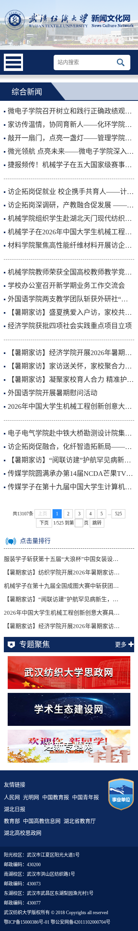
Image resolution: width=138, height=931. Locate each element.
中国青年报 (85, 797)
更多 (121, 645)
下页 (44, 523)
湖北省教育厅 (80, 821)
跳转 (97, 523)
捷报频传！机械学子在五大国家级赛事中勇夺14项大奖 (71, 165)
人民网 (12, 797)
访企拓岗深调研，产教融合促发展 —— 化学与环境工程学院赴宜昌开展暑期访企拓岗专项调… (71, 205)
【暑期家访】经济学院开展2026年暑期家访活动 (71, 353)
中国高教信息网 (42, 821)
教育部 (12, 821)
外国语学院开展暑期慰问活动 (52, 393)
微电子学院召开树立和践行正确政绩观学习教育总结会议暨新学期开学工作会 (71, 111)
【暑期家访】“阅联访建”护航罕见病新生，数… (62, 599)
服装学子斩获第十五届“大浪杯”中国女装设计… (62, 559)
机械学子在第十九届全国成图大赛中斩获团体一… (62, 586)
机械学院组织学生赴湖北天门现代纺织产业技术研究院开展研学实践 (71, 218)
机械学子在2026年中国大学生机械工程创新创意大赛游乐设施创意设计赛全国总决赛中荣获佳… (71, 232)
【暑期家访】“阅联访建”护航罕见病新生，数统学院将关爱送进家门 (71, 460)
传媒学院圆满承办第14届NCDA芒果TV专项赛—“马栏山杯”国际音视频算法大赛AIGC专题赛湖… (71, 473)
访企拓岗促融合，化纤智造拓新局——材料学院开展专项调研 (71, 447)
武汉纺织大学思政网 (69, 673)
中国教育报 (55, 797)
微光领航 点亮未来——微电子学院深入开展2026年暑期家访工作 (71, 151)
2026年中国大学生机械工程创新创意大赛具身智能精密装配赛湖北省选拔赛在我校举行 (71, 406)
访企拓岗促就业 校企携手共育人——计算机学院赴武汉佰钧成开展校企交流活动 (71, 192)
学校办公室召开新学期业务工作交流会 (66, 285)
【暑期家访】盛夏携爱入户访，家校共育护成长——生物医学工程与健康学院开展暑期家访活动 (71, 312)
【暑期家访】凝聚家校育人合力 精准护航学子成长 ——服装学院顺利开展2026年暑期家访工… (71, 379)
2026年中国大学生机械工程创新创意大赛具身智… (62, 613)
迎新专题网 (69, 746)
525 (118, 513)
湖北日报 (14, 809)
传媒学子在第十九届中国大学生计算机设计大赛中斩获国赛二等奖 (71, 487)
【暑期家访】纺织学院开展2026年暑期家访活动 (62, 572)
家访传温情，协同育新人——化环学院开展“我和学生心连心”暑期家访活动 (71, 124)
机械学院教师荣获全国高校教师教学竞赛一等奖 (71, 272)
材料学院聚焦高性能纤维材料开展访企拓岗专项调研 (71, 245)
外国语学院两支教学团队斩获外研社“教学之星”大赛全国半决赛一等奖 (71, 299)
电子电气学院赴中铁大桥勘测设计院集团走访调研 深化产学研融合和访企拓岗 (71, 433)
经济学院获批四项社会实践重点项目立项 (70, 326)
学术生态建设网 (69, 709)
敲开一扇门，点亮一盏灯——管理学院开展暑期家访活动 (71, 138)
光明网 (31, 797)
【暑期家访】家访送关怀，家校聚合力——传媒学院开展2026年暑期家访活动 (71, 366)
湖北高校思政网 (22, 833)
